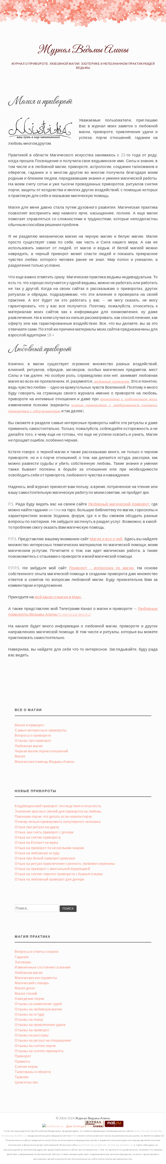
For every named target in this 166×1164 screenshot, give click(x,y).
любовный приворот (111, 381)
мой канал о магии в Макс (58, 596)
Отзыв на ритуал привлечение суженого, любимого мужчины (65, 863)
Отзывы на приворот (32, 1030)
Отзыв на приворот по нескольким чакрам (49, 848)
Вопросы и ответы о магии (36, 951)
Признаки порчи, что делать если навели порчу (53, 816)
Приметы (22, 1061)
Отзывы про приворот (33, 740)
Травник (22, 1077)
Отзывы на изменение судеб (38, 1004)
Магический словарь (32, 983)
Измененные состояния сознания (42, 967)
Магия (20, 756)
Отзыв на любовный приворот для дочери (49, 879)
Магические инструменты (36, 978)
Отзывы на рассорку (31, 1035)
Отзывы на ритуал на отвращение (43, 1040)
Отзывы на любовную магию (38, 1009)
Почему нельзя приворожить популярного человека (58, 821)
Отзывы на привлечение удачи (40, 1024)
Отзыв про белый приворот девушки (45, 858)
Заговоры (23, 962)
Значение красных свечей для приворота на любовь (58, 811)
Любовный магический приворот (118, 504)
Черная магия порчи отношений (41, 751)
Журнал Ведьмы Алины (83, 50)
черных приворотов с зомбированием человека (114, 405)
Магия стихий (26, 993)
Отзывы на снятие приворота (39, 1051)
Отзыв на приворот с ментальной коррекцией (52, 869)
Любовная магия (29, 746)
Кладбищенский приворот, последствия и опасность (58, 806)
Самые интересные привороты (41, 730)
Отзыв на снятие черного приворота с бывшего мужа (58, 874)
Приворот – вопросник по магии (101, 567)
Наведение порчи (29, 998)
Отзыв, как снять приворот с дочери (44, 832)
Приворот (23, 1056)
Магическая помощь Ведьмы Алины (44, 761)
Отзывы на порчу (29, 1019)
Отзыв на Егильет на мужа (36, 842)
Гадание (22, 957)
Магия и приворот (29, 725)
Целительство (26, 1082)
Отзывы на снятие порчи (35, 1046)
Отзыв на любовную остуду (37, 853)
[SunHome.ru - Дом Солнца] (63, 1126)
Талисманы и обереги (33, 1072)
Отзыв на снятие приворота (38, 837)
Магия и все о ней (106, 538)
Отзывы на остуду (29, 1014)
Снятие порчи (26, 1066)
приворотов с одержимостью (34, 411)
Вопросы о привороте (33, 735)
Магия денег (25, 988)
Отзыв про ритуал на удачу (37, 827)
